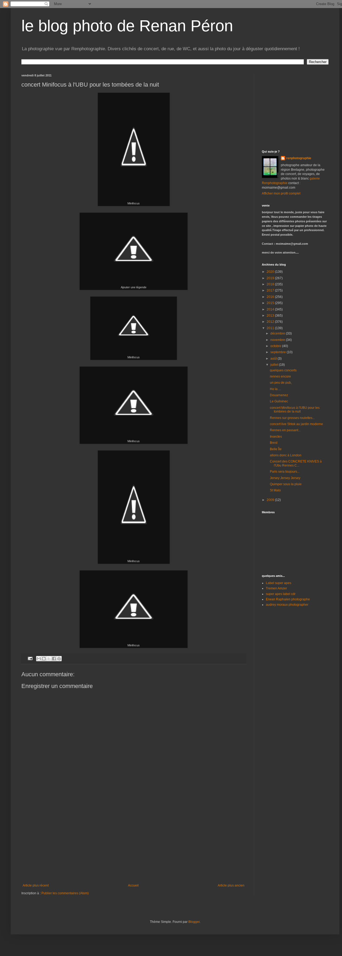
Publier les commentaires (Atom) (65, 893)
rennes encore (280, 376)
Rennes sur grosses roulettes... (292, 418)
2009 (271, 500)
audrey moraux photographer (287, 605)
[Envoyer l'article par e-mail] (29, 658)
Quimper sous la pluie (286, 484)
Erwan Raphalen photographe (288, 599)
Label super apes (278, 583)
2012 (271, 322)
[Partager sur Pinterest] (59, 658)
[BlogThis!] (43, 658)
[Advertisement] (134, 843)
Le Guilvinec (279, 401)
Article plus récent (36, 885)
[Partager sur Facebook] (54, 658)
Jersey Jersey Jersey (285, 478)
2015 (271, 303)
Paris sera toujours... (285, 471)
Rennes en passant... (285, 430)
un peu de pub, (281, 382)
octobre (276, 346)
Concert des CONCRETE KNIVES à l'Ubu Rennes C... (296, 463)
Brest (273, 443)
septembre (278, 352)
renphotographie (298, 158)
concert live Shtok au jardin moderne (296, 424)
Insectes (276, 436)
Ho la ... (275, 389)
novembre (278, 340)
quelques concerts (283, 370)
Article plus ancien (231, 885)
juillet (274, 365)
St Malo (275, 490)
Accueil (133, 885)
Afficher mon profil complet (281, 193)
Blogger (194, 922)
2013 (271, 315)
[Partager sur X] (49, 658)
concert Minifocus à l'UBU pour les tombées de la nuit (295, 409)
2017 (271, 290)
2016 (271, 297)
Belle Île (276, 449)
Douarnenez (279, 395)
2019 (271, 278)
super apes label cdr (281, 594)
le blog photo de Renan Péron (127, 26)
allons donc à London (285, 455)
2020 (271, 272)
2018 (271, 284)
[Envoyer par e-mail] (38, 658)
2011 (271, 328)
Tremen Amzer (276, 588)
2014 (271, 309)
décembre (278, 333)
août (274, 358)
